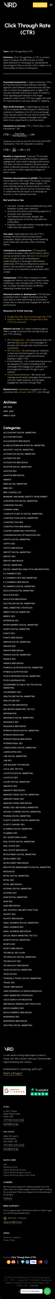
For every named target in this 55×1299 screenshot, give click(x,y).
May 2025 (7, 407)
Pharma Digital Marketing (17, 816)
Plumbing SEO (10, 833)
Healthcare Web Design (15, 705)
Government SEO (12, 692)
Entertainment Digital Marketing (20, 625)
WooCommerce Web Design (17, 1012)
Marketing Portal (10, 1167)
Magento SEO (10, 786)
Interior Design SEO (13, 735)
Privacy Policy (9, 1240)
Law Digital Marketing (15, 756)
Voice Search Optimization (17, 1000)
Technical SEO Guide (14, 953)
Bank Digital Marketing (15, 484)
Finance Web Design (13, 663)
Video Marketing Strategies (18, 995)
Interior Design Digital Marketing (21, 730)
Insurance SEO (11, 722)
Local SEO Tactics (13, 769)
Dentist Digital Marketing (17, 552)
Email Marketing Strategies (17, 608)
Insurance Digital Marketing (18, 718)
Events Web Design (13, 637)
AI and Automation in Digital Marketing (24, 445)
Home (6, 1257)
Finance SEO (9, 659)
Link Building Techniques (16, 765)
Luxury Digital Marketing (16, 782)
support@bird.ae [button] (12, 1222)
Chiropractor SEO (13, 505)
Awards (7, 479)
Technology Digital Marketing (19, 957)
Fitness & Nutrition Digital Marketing (23, 667)
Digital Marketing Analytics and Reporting (26, 569)
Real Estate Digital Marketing (19, 841)
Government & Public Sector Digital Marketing (22, 686)
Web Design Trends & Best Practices (22, 1004)
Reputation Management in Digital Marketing (27, 867)
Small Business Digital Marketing (21, 923)
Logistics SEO (10, 777)
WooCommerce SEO (13, 1008)
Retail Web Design (12, 884)
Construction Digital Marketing (20, 518)
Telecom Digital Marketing (17, 970)
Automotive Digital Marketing (19, 454)
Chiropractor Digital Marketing (20, 501)
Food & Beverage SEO (14, 680)
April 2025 (8, 411)
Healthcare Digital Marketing (19, 696)
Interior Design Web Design (17, 739)
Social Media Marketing (18, 374)
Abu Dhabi (8, 1131)
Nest (5, 1164)
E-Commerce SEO (12, 573)
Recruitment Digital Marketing (19, 854)
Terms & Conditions (11, 1237)
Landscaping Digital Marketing (19, 747)
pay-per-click (27, 342)
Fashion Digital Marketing (17, 642)
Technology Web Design (16, 965)
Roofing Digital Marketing (17, 888)
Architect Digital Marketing (18, 450)
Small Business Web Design (17, 931)
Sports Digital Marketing (16, 940)
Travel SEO (9, 982)
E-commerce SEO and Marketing (20, 578)
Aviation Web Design (13, 475)
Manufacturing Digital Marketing (21, 794)
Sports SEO (9, 944)
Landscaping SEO (12, 752)
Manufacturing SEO (13, 799)
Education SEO (11, 595)
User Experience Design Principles (22, 991)
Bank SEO (7, 488)
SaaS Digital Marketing (15, 897)
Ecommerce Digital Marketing (19, 586)
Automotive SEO (11, 458)
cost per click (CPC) (28, 392)
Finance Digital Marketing (17, 655)
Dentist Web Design (13, 561)
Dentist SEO (9, 556)
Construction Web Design (17, 526)
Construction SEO (13, 522)
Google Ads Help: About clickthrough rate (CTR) (29, 316)
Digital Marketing (12, 565)
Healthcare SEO (11, 700)
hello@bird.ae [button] (10, 1124)
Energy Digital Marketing (16, 612)
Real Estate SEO (11, 846)
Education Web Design (14, 599)
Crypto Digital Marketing (16, 539)
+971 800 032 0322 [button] (13, 1120)
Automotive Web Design (15, 462)
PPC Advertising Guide (15, 837)
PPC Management (15, 340)
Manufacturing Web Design (17, 803)
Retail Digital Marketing (16, 876)
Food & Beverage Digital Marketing (21, 676)
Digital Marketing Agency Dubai (17, 1172)
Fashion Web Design (13, 650)
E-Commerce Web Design (16, 582)
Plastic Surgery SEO (14, 824)
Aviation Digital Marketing (17, 467)
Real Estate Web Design (15, 850)
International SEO (13, 743)
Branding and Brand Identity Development (25, 497)
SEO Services (13, 350)
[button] (51, 5)
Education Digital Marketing (18, 590)
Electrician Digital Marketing (19, 603)
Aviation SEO (10, 471)
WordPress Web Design (15, 1021)
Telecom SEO (10, 974)
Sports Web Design (13, 948)
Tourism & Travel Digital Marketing (22, 978)
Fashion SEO (9, 646)
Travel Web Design (12, 987)
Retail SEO (8, 880)
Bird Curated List (12, 492)
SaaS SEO (8, 901)
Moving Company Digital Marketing (22, 812)
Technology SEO (12, 961)
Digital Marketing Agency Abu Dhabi (19, 1175)
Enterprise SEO (11, 620)
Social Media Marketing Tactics (20, 935)
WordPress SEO (11, 1017)
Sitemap (34, 1285)
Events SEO (9, 633)
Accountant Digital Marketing (19, 432)
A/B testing (34, 112)
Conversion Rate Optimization (21, 535)
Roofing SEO (10, 893)
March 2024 (9, 415)
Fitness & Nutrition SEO (15, 672)
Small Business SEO (13, 927)
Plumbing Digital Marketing (17, 829)
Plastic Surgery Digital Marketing (21, 820)
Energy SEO (9, 616)
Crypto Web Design (13, 548)
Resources (9, 871)
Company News (11, 509)
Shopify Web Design (13, 918)
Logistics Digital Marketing (18, 773)
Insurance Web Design (14, 726)
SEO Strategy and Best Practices (20, 910)
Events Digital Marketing (16, 629)
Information (9, 713)
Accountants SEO (12, 437)
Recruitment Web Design (16, 863)
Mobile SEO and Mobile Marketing (20, 807)
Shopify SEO (9, 914)
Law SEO (7, 760)
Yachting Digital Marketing (17, 1025)
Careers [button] (7, 1198)
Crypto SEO (9, 544)
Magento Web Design (14, 790)
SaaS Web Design (11, 906)
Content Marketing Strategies (19, 531)
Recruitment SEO (12, 859)
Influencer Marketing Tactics (19, 709)
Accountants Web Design (16, 441)
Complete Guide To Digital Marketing (23, 514)
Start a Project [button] (12, 1073)
